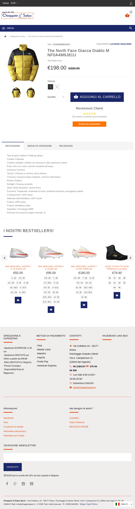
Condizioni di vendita (13, 427)
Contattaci (74, 418)
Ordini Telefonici (77, 422)
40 (110, 283)
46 (119, 288)
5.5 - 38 (14, 292)
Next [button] (130, 258)
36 (110, 278)
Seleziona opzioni (18, 300)
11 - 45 (56, 297)
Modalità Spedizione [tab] (40, 146)
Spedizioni (9, 418)
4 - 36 (26, 283)
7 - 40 (55, 278)
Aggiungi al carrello (100, 97)
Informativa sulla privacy (15, 431)
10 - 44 (55, 292)
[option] (16, 92)
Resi (6, 422)
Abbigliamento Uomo (17, 36)
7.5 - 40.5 (47, 283)
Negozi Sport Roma (88, 504)
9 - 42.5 (55, 288)
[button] (123, 504)
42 (119, 283)
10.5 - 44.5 (47, 297)
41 (114, 283)
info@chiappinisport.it (84, 387)
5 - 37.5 (23, 288)
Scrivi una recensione (89, 124)
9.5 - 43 (47, 292)
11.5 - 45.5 (47, 302)
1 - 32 (14, 278)
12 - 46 (56, 302)
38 (119, 278)
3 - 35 (19, 283)
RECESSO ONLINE (78, 427)
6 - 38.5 (22, 292)
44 (114, 288)
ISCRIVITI (13, 467)
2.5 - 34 (11, 283)
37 (114, 278)
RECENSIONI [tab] (66, 146)
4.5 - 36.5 (13, 288)
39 (124, 278)
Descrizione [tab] (12, 146)
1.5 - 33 (22, 278)
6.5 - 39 (47, 278)
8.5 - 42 (47, 288)
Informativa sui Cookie (14, 435)
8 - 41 (56, 283)
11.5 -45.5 (88, 292)
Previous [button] (5, 258)
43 (124, 283)
